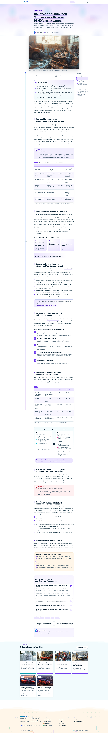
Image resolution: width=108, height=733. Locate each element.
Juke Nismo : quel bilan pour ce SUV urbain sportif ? (45, 663)
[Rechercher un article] (87, 2)
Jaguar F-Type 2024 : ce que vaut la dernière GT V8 (27, 688)
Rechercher (61, 723)
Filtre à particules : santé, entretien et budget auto (27, 663)
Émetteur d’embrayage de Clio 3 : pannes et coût (62, 663)
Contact (60, 721)
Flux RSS (76, 717)
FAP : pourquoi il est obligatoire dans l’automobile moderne (49, 256)
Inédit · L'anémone (38, 10)
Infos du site (61, 719)
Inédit (73, 2)
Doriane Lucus (41, 32)
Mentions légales (62, 725)
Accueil (35, 8)
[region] (54, 183)
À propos (61, 717)
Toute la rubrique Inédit (82, 647)
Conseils (67, 2)
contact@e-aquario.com (79, 721)
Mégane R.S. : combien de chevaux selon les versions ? (45, 688)
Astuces (61, 2)
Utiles (82, 2)
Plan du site (76, 719)
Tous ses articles (42, 634)
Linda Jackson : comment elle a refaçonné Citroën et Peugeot (79, 664)
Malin (77, 2)
